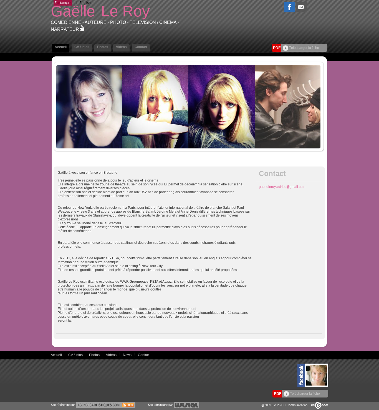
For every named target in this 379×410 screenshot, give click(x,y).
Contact (144, 355)
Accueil (57, 355)
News (127, 355)
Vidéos (111, 355)
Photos (94, 355)
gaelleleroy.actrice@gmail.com (282, 187)
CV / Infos (76, 355)
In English (83, 3)
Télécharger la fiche (303, 48)
